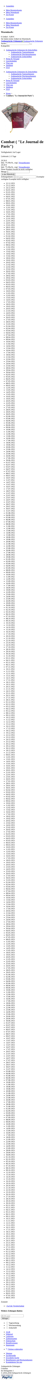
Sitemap (9, 1353)
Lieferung (9, 1336)
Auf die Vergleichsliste (15, 1306)
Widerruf (9, 1334)
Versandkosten (24, 163)
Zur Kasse (10, 15)
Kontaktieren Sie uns (14, 1362)
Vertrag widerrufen (15, 1349)
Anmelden (10, 6)
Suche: (3, 43)
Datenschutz (10, 1341)
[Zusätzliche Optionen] (7, 1379)
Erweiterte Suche (12, 1358)
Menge (3, 172)
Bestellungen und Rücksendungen (19, 1360)
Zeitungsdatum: (7, 177)
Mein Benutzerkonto (14, 10)
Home (8, 93)
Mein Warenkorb (12, 12)
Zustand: (4, 1302)
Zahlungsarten (11, 1339)
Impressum (10, 1345)
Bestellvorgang (12, 1343)
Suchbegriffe (11, 1356)
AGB (8, 1332)
